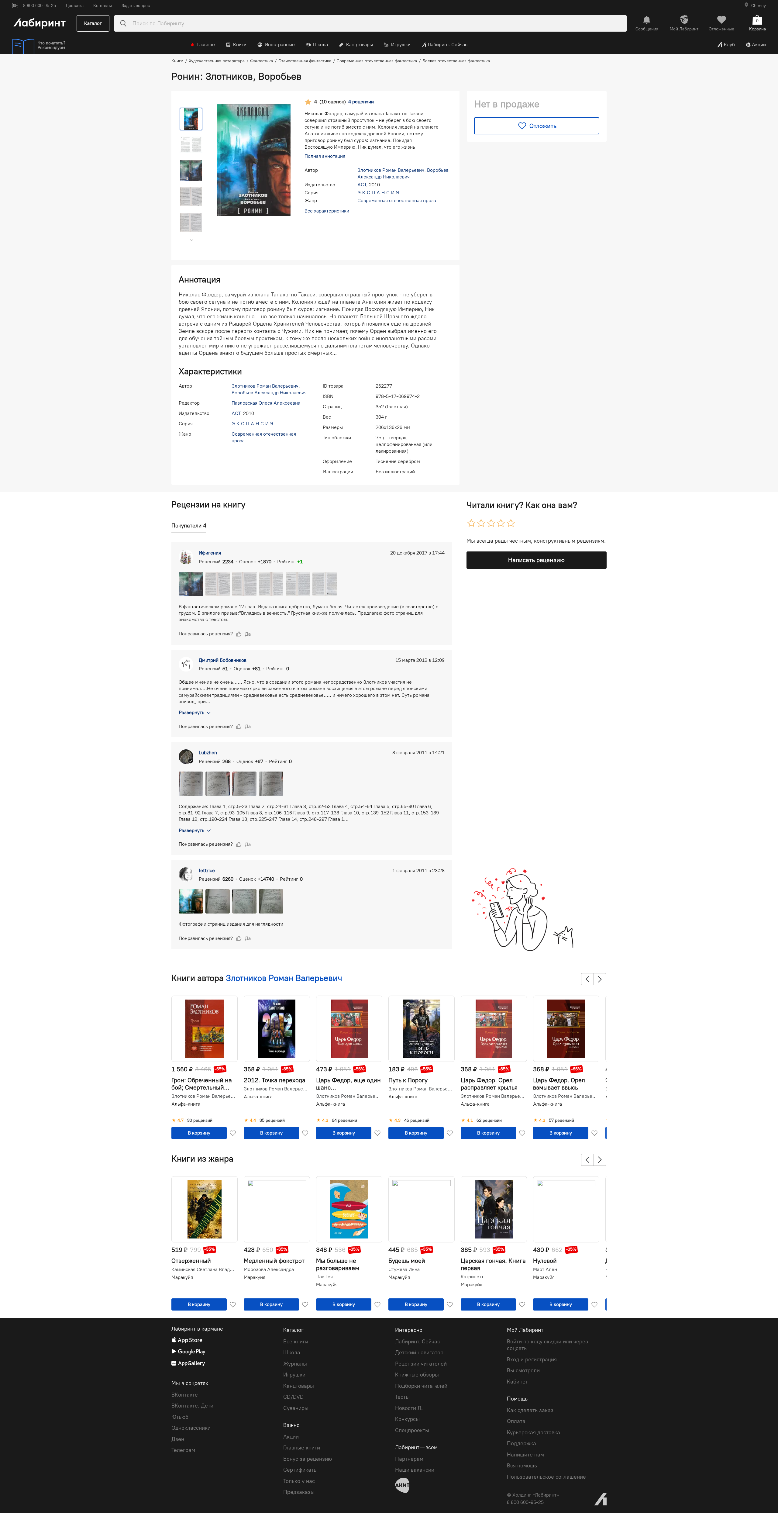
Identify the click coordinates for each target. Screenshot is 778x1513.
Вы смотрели (523, 1370)
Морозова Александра (269, 1269)
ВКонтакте (184, 1394)
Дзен (177, 1439)
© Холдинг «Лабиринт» (533, 1495)
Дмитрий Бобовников (222, 660)
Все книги (295, 1341)
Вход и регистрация (532, 1359)
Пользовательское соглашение (546, 1476)
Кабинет (517, 1381)
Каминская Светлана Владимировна (203, 1269)
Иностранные (280, 44)
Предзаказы (299, 1492)
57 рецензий (561, 1120)
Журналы (295, 1363)
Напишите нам (525, 1454)
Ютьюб (179, 1417)
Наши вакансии (414, 1469)
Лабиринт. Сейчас (447, 44)
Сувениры (295, 1408)
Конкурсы (407, 1419)
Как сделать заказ (530, 1410)
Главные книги (301, 1447)
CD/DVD (293, 1397)
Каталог (93, 23)
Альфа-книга (185, 1104)
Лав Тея (324, 1277)
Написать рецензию (536, 560)
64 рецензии (344, 1120)
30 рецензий (199, 1120)
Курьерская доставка (533, 1432)
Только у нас (299, 1481)
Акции (759, 44)
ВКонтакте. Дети (192, 1405)
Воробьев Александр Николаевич (269, 393)
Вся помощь (522, 1465)
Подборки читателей (421, 1386)
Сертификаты (300, 1469)
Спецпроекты (412, 1430)
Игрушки (401, 44)
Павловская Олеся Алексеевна (266, 403)
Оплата (516, 1421)
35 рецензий (272, 1120)
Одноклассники (191, 1428)
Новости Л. (409, 1408)
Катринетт (472, 1277)
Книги (239, 44)
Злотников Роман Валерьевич (390, 170)
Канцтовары (359, 44)
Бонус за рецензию (307, 1459)
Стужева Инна (404, 1269)
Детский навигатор (419, 1352)
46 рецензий (416, 1120)
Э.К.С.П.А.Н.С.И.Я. (379, 192)
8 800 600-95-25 (525, 1502)
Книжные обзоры (417, 1374)
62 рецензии (489, 1120)
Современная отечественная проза (396, 200)
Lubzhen (208, 752)
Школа (320, 44)
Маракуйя (182, 1277)
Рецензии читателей (421, 1363)
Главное (206, 44)
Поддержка (521, 1443)
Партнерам (409, 1459)
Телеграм (183, 1450)
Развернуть (191, 712)
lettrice (207, 870)
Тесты (402, 1397)
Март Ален (545, 1269)
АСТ (361, 185)
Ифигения (210, 553)
